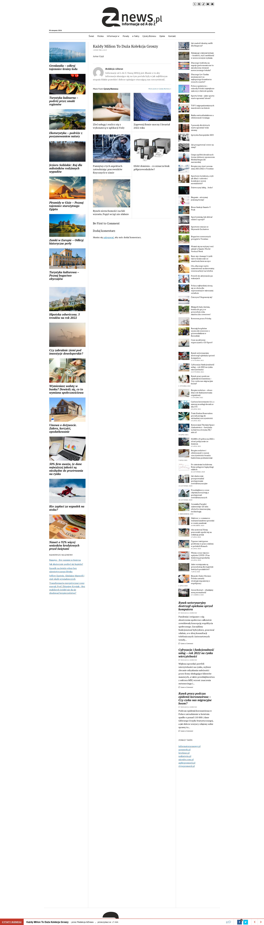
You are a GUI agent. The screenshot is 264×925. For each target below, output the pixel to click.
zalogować (108, 237)
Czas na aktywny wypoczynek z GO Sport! (202, 341)
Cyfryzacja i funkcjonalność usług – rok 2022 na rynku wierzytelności (202, 367)
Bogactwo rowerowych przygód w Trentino (201, 237)
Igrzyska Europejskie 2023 (202, 135)
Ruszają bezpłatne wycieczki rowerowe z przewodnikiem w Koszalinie (200, 332)
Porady (126, 36)
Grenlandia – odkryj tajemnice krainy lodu (63, 67)
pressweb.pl (184, 749)
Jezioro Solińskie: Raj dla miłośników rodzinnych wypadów (65, 168)
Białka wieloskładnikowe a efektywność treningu (202, 116)
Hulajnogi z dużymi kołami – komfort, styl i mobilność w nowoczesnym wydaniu (202, 55)
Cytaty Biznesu (149, 36)
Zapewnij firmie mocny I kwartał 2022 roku (152, 126)
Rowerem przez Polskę (201, 318)
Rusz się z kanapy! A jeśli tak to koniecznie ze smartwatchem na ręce (201, 258)
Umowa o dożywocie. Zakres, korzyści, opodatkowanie (63, 428)
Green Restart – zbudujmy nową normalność (202, 591)
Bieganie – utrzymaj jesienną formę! (199, 198)
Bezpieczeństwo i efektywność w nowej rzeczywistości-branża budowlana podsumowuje (202, 454)
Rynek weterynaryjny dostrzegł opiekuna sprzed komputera (203, 355)
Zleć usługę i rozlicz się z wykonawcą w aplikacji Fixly (108, 126)
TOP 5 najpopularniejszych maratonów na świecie (202, 106)
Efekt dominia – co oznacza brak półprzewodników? (152, 167)
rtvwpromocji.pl (186, 766)
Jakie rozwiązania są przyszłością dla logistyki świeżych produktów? (202, 567)
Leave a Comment (186, 643)
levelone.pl (183, 752)
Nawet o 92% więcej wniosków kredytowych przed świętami (64, 545)
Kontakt (172, 36)
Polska (100, 36)
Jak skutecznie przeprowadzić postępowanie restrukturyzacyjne (199, 480)
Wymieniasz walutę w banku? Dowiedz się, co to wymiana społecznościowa (66, 389)
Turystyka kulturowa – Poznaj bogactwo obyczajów (64, 275)
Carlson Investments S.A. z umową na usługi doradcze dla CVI (202, 404)
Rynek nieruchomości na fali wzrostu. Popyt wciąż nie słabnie (111, 212)
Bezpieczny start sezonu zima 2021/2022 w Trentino (202, 167)
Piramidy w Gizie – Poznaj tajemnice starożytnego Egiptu (66, 206)
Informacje (112, 36)
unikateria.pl (184, 756)
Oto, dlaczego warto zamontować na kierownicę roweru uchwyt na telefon (202, 268)
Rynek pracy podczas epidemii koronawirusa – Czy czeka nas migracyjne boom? (202, 380)
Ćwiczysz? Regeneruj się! (201, 297)
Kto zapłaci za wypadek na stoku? (66, 508)
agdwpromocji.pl (186, 762)
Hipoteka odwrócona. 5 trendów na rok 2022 (64, 316)
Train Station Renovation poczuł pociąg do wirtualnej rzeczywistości (202, 416)
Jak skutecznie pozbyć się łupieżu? (66, 564)
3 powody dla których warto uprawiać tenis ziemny (200, 127)
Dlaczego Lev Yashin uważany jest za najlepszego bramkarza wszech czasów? (201, 78)
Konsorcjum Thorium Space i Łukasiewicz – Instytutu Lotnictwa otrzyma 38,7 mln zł (203, 429)
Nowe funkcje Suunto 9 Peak (200, 208)
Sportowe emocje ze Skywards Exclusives (200, 228)
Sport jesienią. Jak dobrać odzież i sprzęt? (202, 218)
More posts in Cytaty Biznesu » (159, 89)
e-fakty (135, 36)
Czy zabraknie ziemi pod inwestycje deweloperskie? (66, 352)
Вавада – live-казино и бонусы (65, 559)
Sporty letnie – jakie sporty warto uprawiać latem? (202, 97)
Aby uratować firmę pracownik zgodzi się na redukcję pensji (201, 532)
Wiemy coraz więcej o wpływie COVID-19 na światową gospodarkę (200, 555)
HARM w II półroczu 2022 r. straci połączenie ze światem (203, 441)
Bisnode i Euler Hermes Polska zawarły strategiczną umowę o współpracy (201, 580)
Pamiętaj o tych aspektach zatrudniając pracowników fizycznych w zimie (107, 169)
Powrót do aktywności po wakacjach (202, 277)
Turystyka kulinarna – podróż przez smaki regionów (63, 101)
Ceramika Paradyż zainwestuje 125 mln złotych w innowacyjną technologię (200, 508)
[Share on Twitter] (245, 922)
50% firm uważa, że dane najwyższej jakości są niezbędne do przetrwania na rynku (66, 469)
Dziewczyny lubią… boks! (202, 187)
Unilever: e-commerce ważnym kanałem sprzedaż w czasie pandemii (202, 520)
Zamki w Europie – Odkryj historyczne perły (66, 241)
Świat (91, 36)
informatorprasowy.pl (189, 746)
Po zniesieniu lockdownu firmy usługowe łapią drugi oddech (202, 467)
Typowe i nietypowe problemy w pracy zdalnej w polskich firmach (202, 543)
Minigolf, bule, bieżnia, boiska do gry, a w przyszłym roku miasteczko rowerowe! (201, 311)
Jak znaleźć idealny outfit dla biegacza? (202, 44)
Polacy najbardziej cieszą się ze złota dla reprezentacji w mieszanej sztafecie (202, 289)
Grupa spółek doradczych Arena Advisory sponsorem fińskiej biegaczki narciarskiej (203, 158)
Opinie (162, 36)
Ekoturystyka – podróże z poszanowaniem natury (65, 134)
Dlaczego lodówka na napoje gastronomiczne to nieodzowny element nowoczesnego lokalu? (202, 67)
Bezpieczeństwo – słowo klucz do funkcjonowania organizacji (201, 392)
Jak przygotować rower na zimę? (202, 146)
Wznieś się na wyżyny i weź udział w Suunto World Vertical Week (202, 249)
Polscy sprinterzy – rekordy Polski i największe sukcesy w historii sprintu (202, 88)
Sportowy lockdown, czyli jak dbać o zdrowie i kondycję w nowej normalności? (202, 180)
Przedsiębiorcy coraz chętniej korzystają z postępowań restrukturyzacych (200, 494)
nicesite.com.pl (186, 759)
